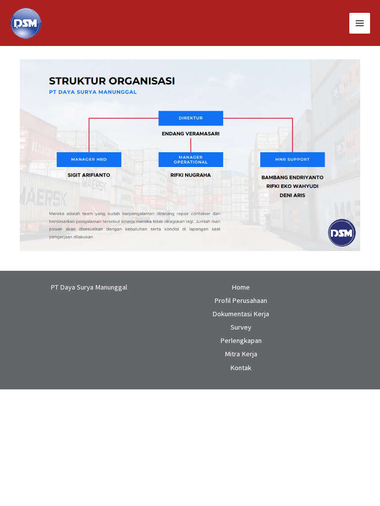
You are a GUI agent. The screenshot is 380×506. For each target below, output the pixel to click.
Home (241, 287)
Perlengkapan (241, 340)
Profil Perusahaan (240, 300)
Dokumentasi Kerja (240, 313)
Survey (241, 327)
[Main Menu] (359, 23)
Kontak (240, 367)
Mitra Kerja (241, 353)
